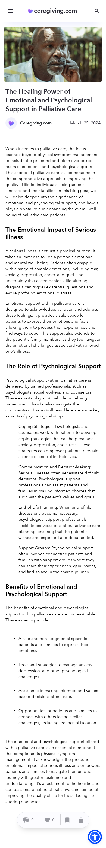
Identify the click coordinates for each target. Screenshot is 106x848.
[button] (95, 837)
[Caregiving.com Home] (54, 11)
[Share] (81, 819)
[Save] (67, 819)
